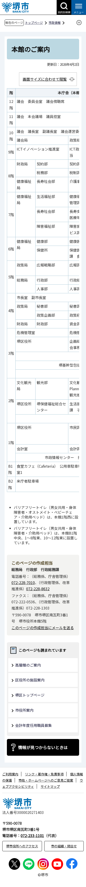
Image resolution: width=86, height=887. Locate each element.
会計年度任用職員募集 (33, 725)
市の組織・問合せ (64, 846)
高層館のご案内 (28, 665)
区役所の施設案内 (29, 680)
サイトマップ (50, 786)
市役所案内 (24, 710)
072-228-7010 (23, 582)
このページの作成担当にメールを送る (42, 627)
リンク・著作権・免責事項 (44, 774)
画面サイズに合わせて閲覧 (45, 79)
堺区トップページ (29, 695)
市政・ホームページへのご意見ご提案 (46, 780)
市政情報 (55, 22)
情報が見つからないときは (43, 747)
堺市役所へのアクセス (22, 846)
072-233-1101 (32, 835)
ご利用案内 (10, 774)
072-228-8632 (38, 588)
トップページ (34, 22)
